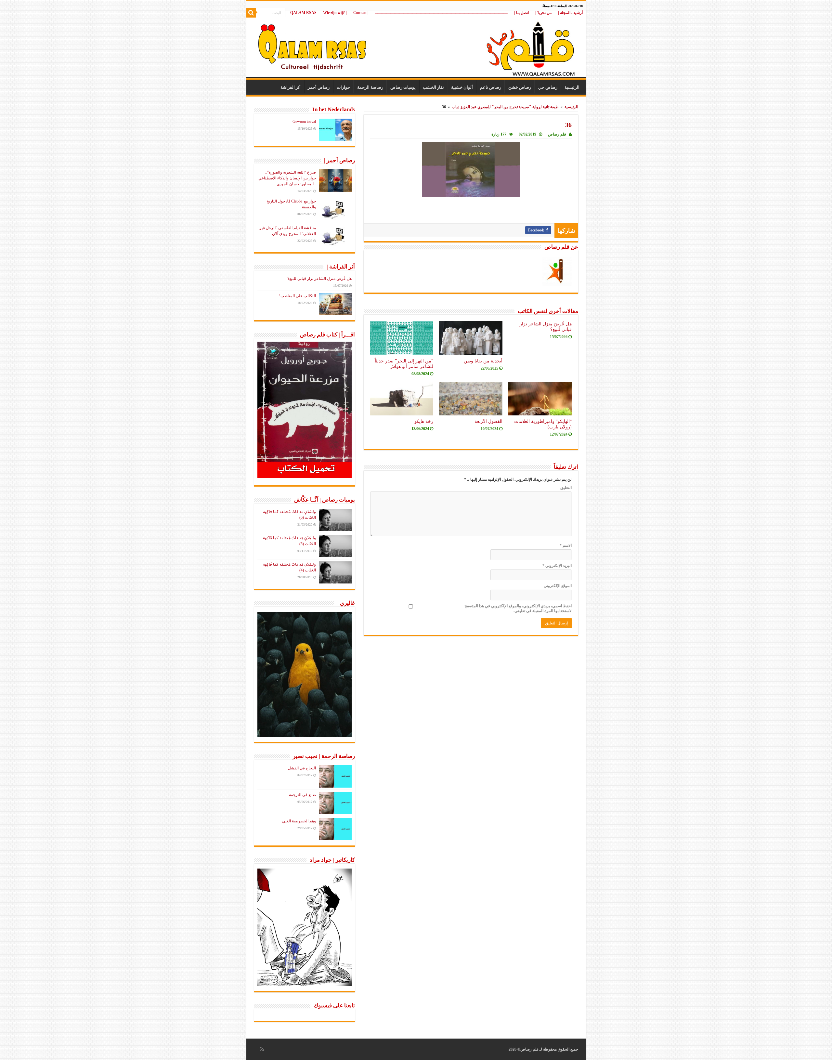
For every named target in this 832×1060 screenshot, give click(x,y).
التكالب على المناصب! (297, 296)
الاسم (566, 545)
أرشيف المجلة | (570, 12)
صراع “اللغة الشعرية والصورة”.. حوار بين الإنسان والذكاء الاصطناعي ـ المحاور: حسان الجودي (287, 178)
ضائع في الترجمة (302, 794)
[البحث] (251, 13)
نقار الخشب (433, 87)
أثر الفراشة (290, 87)
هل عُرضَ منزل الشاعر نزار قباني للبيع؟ (319, 278)
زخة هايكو (423, 421)
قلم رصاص (557, 134)
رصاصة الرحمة (370, 87)
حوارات (343, 87)
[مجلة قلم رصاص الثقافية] (416, 45)
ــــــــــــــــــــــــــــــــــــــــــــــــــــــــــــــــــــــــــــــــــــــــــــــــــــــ (441, 12)
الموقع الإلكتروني (558, 585)
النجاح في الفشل (302, 768)
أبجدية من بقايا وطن (483, 360)
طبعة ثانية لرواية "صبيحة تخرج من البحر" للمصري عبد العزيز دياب (505, 107)
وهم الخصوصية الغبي (299, 821)
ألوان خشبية (462, 87)
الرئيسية (572, 87)
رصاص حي (547, 87)
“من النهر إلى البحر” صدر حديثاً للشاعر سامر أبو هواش (404, 363)
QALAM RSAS (303, 12)
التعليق (566, 487)
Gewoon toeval (304, 121)
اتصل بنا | (521, 12)
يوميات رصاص (403, 87)
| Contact (361, 12)
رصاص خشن (519, 87)
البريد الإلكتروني (557, 565)
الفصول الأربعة (488, 421)
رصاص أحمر (319, 87)
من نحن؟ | (543, 12)
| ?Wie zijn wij (335, 12)
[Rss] (262, 1049)
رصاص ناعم (490, 87)
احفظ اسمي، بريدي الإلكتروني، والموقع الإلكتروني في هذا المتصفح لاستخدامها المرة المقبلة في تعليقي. (518, 608)
